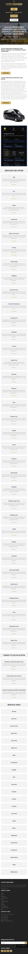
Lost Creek (14, 813)
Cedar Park (14, 740)
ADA (14, 177)
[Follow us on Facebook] (2, 951)
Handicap (14, 332)
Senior (14, 444)
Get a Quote (14, 20)
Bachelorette (14, 472)
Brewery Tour (14, 416)
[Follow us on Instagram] (11, 951)
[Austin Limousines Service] (14, 3)
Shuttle (14, 430)
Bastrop (14, 711)
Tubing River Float (14, 626)
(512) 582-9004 (5, 917)
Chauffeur (14, 487)
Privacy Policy (4, 907)
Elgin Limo (14, 748)
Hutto (14, 755)
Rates (2, 899)
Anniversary (14, 219)
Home (2, 893)
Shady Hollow (14, 857)
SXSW (14, 529)
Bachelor (14, 374)
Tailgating (14, 275)
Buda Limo (14, 733)
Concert (14, 346)
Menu (14, 9)
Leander (14, 799)
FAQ (2, 909)
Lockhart (14, 806)
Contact (3, 904)
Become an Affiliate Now (22, 945)
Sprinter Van (14, 360)
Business (14, 388)
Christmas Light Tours (14, 501)
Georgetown (14, 762)
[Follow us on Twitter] (5, 951)
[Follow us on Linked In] (8, 951)
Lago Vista (14, 784)
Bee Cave (14, 718)
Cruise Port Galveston (14, 304)
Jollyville (14, 769)
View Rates (6, 102)
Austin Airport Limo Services (14, 676)
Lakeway (14, 791)
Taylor (14, 864)
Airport (14, 205)
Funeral (14, 247)
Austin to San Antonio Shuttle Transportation (14, 690)
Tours (14, 612)
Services (3, 896)
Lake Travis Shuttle (14, 570)
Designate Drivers (14, 598)
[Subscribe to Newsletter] (26, 943)
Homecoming (14, 261)
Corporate (14, 556)
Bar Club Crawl (14, 289)
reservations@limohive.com (7, 920)
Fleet (2, 894)
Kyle (14, 777)
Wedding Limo (14, 515)
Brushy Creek (14, 726)
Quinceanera (14, 584)
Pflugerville (14, 835)
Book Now (14, 15)
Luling (14, 821)
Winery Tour (14, 640)
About (2, 902)
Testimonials (4, 906)
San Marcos (14, 850)
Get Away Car (14, 318)
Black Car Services (14, 233)
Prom (14, 402)
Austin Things (4, 901)
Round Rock (14, 842)
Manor (14, 828)
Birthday (14, 541)
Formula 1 (14, 458)
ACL (14, 191)
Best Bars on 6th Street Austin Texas (14, 661)
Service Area (4, 898)
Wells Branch (14, 872)
